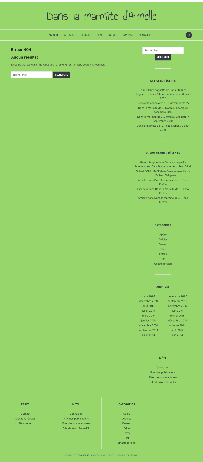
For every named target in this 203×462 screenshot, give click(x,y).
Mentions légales (25, 418)
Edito (163, 249)
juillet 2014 (148, 335)
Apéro (163, 234)
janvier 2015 (148, 320)
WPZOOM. (133, 455)
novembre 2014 (148, 325)
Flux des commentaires (163, 377)
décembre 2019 (148, 301)
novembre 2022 (177, 296)
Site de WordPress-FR (163, 382)
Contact (127, 34)
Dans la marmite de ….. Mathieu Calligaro (162, 116)
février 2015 (177, 315)
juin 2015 (177, 310)
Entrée (112, 34)
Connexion (163, 367)
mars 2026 (148, 296)
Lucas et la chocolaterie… (152, 103)
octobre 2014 (177, 325)
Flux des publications (163, 372)
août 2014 (177, 330)
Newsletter (146, 34)
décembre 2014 (177, 320)
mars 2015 (148, 315)
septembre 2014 (148, 330)
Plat (99, 34)
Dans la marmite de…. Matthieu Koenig (161, 107)
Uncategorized (163, 263)
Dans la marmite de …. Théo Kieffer (158, 125)
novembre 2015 (177, 305)
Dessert (86, 34)
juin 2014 (177, 335)
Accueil (54, 34)
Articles (69, 34)
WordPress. (86, 455)
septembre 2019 (177, 301)
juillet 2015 (148, 310)
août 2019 (148, 305)
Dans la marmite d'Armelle (101, 15)
